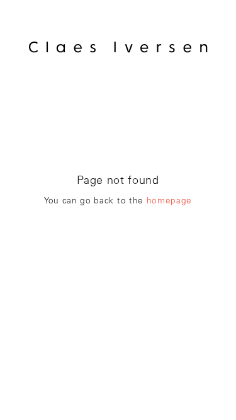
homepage (169, 201)
